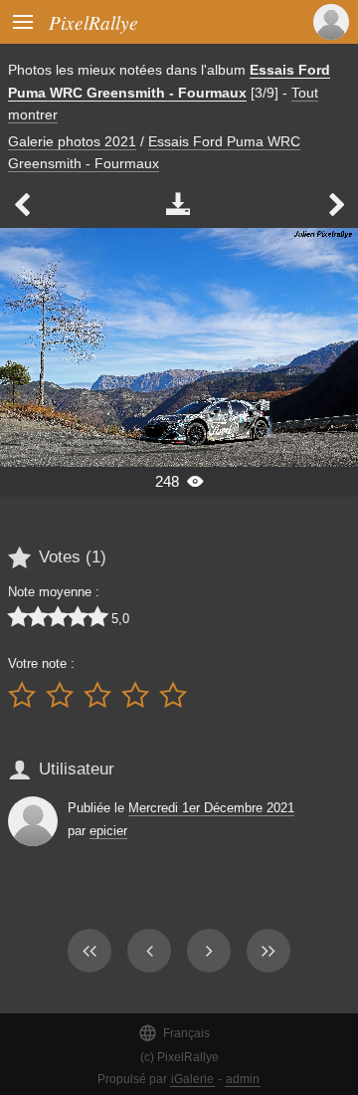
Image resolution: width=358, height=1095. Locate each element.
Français (174, 1032)
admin (243, 1079)
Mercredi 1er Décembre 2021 (211, 807)
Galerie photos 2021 (72, 141)
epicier (108, 830)
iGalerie (192, 1079)
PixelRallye (93, 22)
